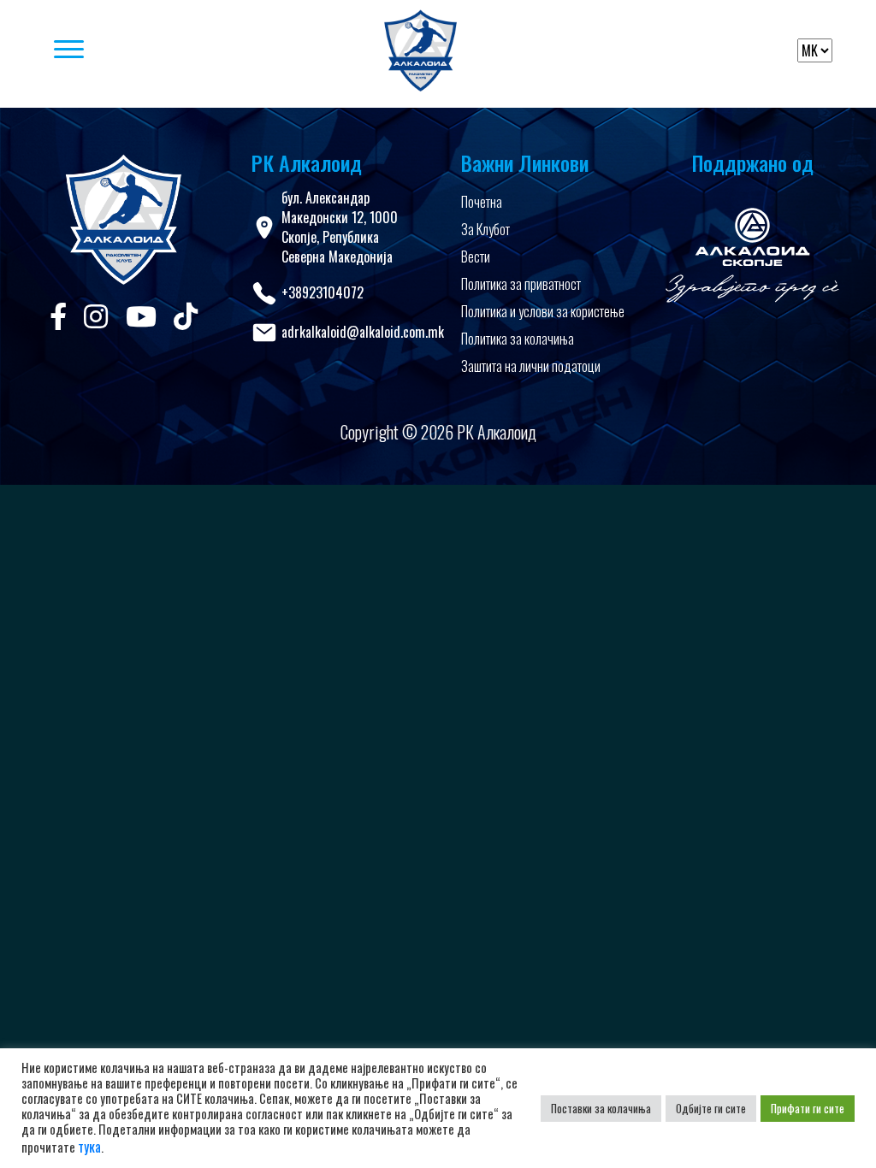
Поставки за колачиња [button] (601, 1108)
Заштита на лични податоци (531, 366)
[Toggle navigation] (189, 50)
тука (89, 1146)
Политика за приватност (521, 283)
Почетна (481, 201)
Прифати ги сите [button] (807, 1108)
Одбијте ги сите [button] (711, 1108)
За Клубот (485, 229)
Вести (475, 256)
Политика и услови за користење (542, 311)
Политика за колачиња (517, 338)
